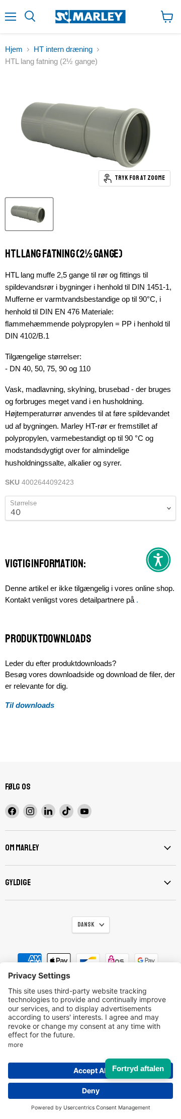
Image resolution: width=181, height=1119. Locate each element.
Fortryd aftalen (138, 1068)
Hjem (14, 49)
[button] (158, 559)
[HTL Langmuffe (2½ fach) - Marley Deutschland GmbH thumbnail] (29, 214)
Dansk (86, 924)
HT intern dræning (63, 49)
